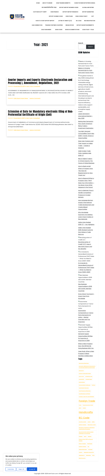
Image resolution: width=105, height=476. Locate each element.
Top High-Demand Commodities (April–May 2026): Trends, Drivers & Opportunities (86, 134)
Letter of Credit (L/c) (65, 20)
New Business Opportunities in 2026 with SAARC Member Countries (85, 287)
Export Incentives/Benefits (85, 25)
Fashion (93, 385)
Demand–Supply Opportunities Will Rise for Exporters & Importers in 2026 (85, 337)
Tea (88, 446)
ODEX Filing (69, 16)
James (89, 421)
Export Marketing (88, 12)
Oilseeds (80, 436)
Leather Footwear (82, 424)
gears (80, 408)
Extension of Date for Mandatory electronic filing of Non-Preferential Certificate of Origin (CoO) (40, 113)
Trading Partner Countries (54, 25)
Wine (93, 455)
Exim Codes (58, 29)
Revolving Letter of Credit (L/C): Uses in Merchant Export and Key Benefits (85, 245)
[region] (21, 463)
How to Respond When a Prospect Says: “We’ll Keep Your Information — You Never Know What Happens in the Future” (86, 182)
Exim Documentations (72, 29)
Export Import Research (70, 12)
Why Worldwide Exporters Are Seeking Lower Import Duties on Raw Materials (85, 215)
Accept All (32, 469)
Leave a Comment (35, 98)
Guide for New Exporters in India (84, 3)
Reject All (21, 469)
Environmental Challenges (84, 385)
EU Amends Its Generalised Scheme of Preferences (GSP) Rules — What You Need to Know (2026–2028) (86, 267)
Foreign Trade (87, 401)
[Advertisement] (41, 64)
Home (38, 3)
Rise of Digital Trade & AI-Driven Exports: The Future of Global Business (86, 161)
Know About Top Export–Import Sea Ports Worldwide (86, 296)
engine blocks (82, 382)
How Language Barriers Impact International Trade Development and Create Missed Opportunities (86, 204)
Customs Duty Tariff (40, 12)
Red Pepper (89, 443)
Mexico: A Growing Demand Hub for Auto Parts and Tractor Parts (86, 70)
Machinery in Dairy (92, 424)
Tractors (80, 452)
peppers (89, 436)
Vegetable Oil (81, 455)
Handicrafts (86, 412)
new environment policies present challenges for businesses (86, 432)
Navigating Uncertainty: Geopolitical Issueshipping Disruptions (86, 428)
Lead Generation (37, 25)
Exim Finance (55, 12)
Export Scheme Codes (56, 16)
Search (90, 47)
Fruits (80, 405)
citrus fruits (81, 376)
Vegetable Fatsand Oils (89, 452)
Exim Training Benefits (63, 3)
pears (85, 436)
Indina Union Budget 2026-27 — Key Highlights (86, 223)
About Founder (47, 3)
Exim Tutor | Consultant (33, 86)
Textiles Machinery (83, 449)
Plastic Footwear (82, 443)
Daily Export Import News (21, 98)
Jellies (93, 421)
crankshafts (81, 379)
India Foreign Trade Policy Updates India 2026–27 (84, 153)
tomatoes (90, 449)
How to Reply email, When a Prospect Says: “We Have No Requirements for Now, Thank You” (85, 170)
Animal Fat (81, 370)
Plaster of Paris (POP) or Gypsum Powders (86, 440)
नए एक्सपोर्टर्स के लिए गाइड (49, 7)
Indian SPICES (70, 25)
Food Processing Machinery (85, 391)
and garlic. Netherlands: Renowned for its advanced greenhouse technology (87, 367)
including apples (82, 421)
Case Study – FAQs (88, 29)
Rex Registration (89, 20)
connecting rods (88, 376)
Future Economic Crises (88, 405)
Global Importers (88, 7)
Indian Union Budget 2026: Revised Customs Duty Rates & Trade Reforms (85, 231)
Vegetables (88, 455)
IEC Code (78, 20)
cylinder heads (89, 379)
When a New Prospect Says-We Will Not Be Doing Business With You (86, 346)
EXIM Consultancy (81, 16)
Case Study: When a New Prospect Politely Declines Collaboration (86, 353)
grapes (84, 408)
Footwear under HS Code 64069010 (86, 396)
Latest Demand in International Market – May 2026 (85, 116)
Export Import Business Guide (68, 7)
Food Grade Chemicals (84, 388)
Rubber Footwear (82, 446)
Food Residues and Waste (84, 393)
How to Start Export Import (45, 20)
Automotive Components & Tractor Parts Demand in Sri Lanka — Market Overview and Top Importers (85, 316)
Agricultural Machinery (84, 363)
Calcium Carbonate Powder (85, 373)
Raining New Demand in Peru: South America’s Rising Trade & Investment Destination (85, 124)
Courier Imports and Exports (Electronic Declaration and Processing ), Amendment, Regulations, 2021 (40, 81)
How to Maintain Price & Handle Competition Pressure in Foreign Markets (85, 193)
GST (92, 16)
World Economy (82, 458)
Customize (11, 469)
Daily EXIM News (46, 29)
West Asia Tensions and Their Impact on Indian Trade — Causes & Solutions (85, 144)
